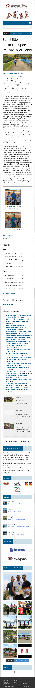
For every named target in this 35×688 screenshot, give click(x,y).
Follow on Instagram (23, 660)
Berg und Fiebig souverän (15, 371)
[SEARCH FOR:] (17, 27)
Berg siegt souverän (13, 387)
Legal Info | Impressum (10, 682)
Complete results (9, 293)
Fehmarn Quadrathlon (14, 511)
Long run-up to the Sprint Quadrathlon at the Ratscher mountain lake (16, 327)
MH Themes (27, 686)
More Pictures (7, 236)
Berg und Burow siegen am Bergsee (18, 379)
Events (19, 679)
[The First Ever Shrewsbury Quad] (9, 401)
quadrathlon (17, 574)
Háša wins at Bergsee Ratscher (16, 367)
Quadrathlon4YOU (14, 73)
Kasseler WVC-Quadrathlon (16, 519)
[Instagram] (29, 598)
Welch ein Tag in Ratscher (15, 373)
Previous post (12, 441)
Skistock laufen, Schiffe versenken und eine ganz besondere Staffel (23, 429)
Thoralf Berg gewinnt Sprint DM (17, 389)
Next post (24, 441)
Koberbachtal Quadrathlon (16, 534)
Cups (13, 33)
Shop (11, 680)
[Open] (17, 586)
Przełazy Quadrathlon (14, 504)
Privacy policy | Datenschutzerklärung (15, 683)
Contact (16, 680)
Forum (6, 680)
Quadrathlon (11, 679)
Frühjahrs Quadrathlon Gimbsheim (18, 527)
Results (29, 679)
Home (4, 679)
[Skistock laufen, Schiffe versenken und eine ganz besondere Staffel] (9, 427)
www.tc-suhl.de (8, 304)
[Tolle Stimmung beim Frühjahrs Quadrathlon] (9, 414)
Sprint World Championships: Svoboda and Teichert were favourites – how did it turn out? (19, 337)
